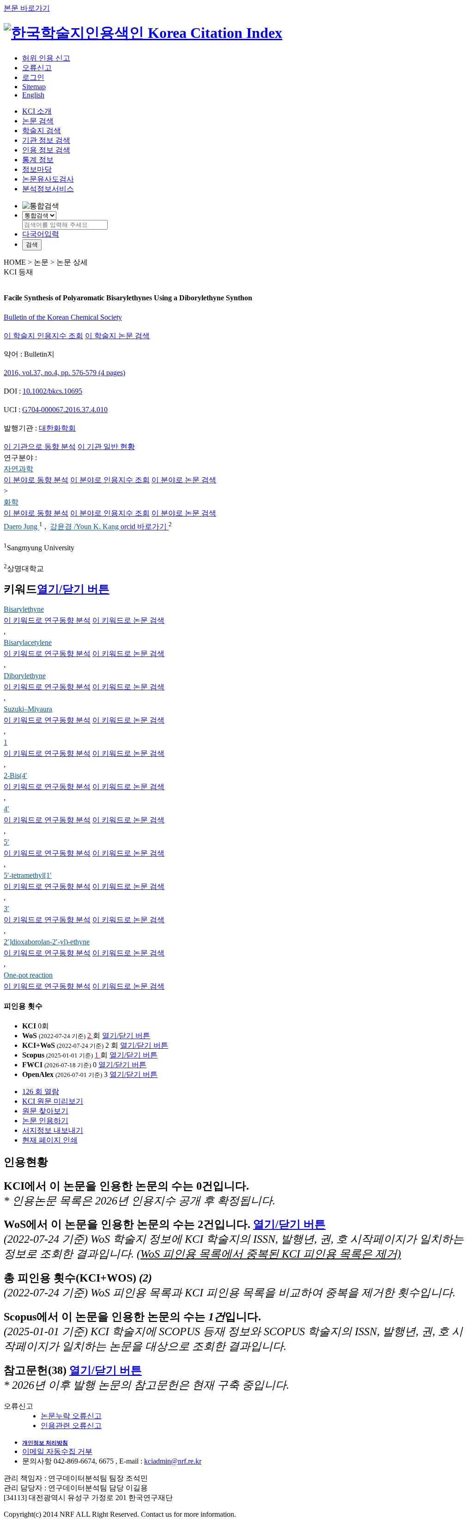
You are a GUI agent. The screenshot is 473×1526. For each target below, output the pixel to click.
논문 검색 (38, 121)
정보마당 (37, 169)
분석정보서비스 (48, 189)
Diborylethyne (25, 676)
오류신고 (37, 68)
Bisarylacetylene (28, 642)
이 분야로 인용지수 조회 (110, 480)
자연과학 (18, 469)
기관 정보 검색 (46, 140)
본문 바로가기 (27, 8)
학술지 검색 (41, 130)
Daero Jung (21, 527)
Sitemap (34, 87)
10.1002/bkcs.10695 (52, 391)
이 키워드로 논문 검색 (128, 620)
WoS (29, 1036)
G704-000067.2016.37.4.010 (65, 409)
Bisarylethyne (24, 609)
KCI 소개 (37, 111)
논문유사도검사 (48, 179)
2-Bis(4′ (15, 775)
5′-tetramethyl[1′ (28, 875)
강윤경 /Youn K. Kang (85, 527)
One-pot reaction (28, 975)
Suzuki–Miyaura (28, 709)
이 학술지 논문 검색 (117, 336)
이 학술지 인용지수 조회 (43, 336)
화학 (11, 502)
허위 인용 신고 (46, 58)
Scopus (33, 1055)
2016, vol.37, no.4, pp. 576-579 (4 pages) (64, 373)
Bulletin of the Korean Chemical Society (63, 317)
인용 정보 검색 (46, 150)
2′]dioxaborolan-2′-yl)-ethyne (47, 942)
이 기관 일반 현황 (106, 446)
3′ (6, 908)
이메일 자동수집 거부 (57, 1451)
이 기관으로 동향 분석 (40, 446)
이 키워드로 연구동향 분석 (47, 620)
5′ (6, 842)
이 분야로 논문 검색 (184, 480)
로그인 (33, 77)
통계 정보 (38, 160)
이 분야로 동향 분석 (36, 480)
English (33, 95)
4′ (6, 809)
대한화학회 (57, 428)
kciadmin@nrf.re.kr (172, 1461)
